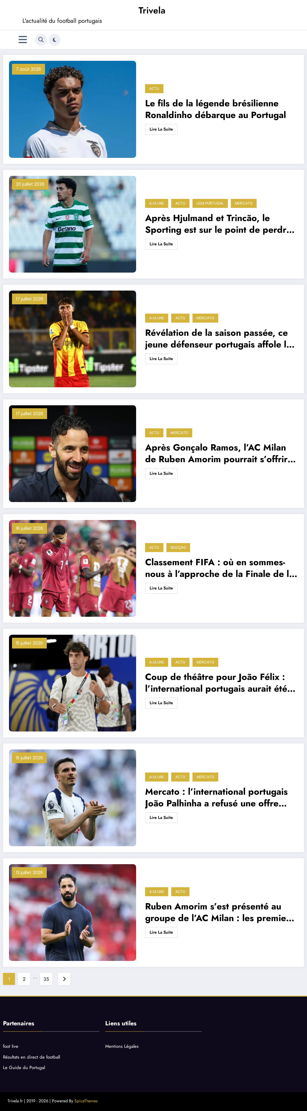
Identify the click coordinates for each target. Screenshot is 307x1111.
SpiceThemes (86, 1101)
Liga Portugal (210, 203)
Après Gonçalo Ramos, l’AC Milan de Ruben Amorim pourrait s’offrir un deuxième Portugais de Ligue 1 (216, 453)
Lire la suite (161, 129)
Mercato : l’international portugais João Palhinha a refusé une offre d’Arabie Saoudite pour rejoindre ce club (221, 797)
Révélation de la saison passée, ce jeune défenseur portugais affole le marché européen (218, 338)
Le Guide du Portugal (24, 1067)
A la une (156, 203)
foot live (10, 1046)
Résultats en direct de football (31, 1057)
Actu (154, 88)
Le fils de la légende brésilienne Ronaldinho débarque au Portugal (215, 109)
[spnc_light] (55, 40)
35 (46, 979)
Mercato (243, 203)
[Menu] (23, 39)
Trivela (152, 10)
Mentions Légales (122, 1046)
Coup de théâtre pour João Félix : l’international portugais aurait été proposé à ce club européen (216, 682)
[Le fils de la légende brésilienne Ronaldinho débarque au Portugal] (72, 109)
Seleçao (178, 547)
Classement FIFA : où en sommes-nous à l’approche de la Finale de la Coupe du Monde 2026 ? (219, 568)
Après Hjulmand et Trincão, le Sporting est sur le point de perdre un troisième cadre (218, 223)
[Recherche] (41, 39)
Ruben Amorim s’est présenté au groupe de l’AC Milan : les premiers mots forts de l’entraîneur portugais (219, 912)
